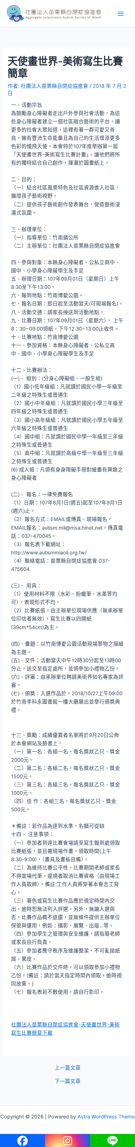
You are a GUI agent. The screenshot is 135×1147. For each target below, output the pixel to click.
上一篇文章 (68, 1068)
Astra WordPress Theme (106, 1117)
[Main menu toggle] (121, 14)
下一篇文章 (68, 1081)
